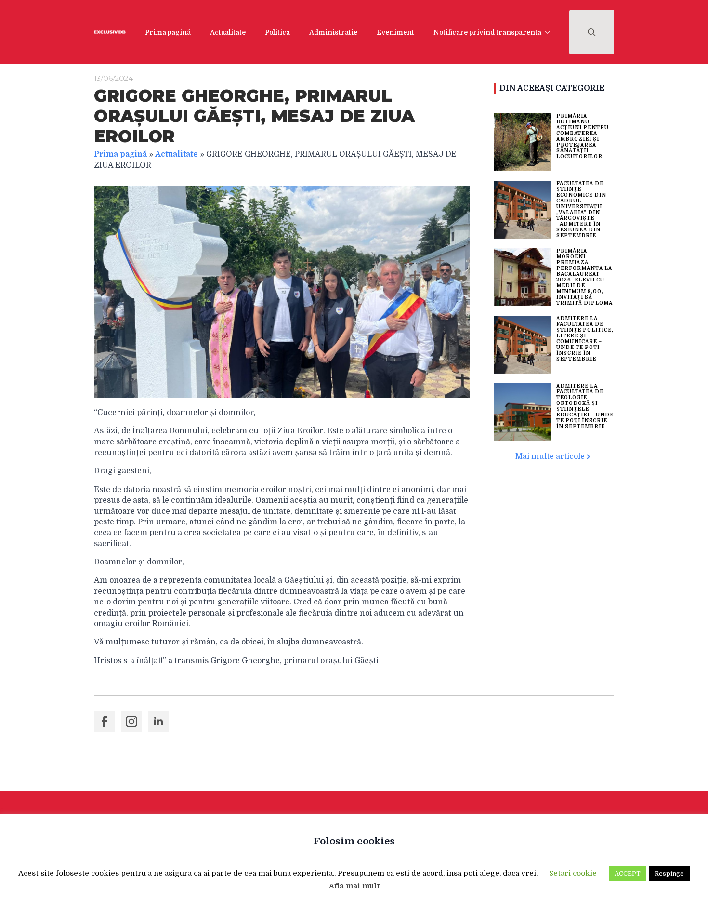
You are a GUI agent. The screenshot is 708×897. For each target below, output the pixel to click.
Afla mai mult (354, 886)
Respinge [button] (669, 873)
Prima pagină (168, 32)
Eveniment (395, 32)
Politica (277, 32)
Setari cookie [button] (573, 873)
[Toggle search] (591, 32)
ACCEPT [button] (628, 873)
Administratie (333, 32)
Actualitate (228, 32)
